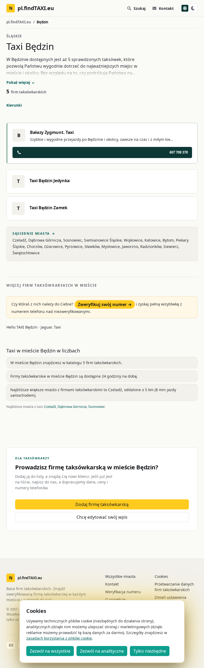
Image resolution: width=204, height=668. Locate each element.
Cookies (161, 576)
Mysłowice (110, 246)
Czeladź (19, 240)
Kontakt (166, 8)
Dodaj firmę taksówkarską (102, 504)
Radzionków (150, 246)
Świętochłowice (26, 252)
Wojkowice (133, 240)
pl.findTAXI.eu (18, 22)
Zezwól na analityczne (102, 651)
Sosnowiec (72, 240)
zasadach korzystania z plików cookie (59, 638)
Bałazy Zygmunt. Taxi (52, 132)
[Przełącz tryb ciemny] (189, 8)
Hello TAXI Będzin (21, 327)
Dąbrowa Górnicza (44, 240)
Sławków (91, 246)
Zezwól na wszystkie (50, 651)
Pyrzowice (73, 246)
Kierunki (14, 105)
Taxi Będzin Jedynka (49, 181)
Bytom (168, 240)
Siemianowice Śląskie (103, 240)
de (11, 645)
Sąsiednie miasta (33, 233)
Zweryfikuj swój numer (105, 304)
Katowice (152, 240)
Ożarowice (53, 246)
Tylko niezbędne (149, 651)
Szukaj (140, 8)
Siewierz (170, 246)
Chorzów (34, 246)
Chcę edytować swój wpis (102, 517)
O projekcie (115, 599)
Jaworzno (130, 246)
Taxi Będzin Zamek (48, 208)
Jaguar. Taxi (51, 327)
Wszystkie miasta (120, 576)
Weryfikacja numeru (123, 591)
